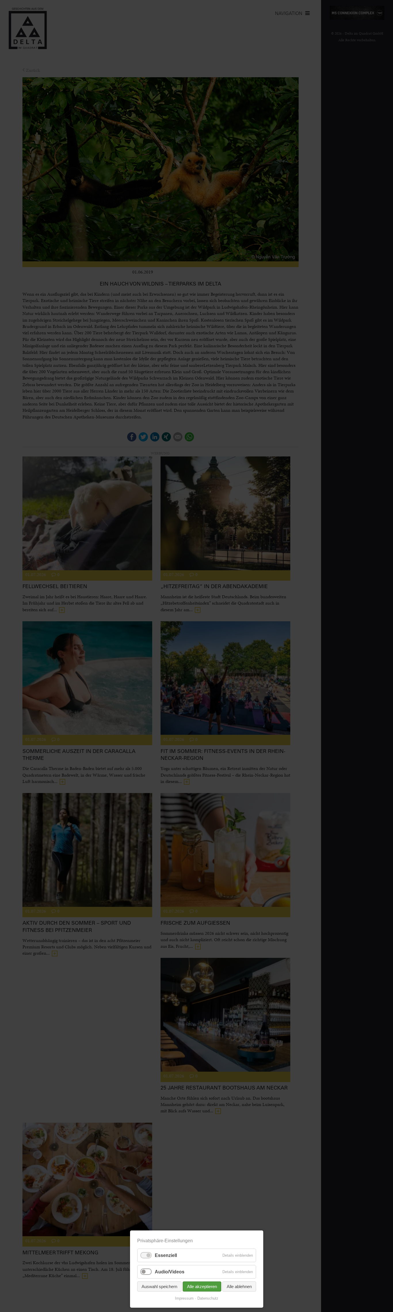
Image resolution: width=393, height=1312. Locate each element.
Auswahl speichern (159, 1286)
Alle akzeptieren (202, 1286)
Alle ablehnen (239, 1286)
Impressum (184, 1298)
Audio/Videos (169, 1271)
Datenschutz (207, 1298)
